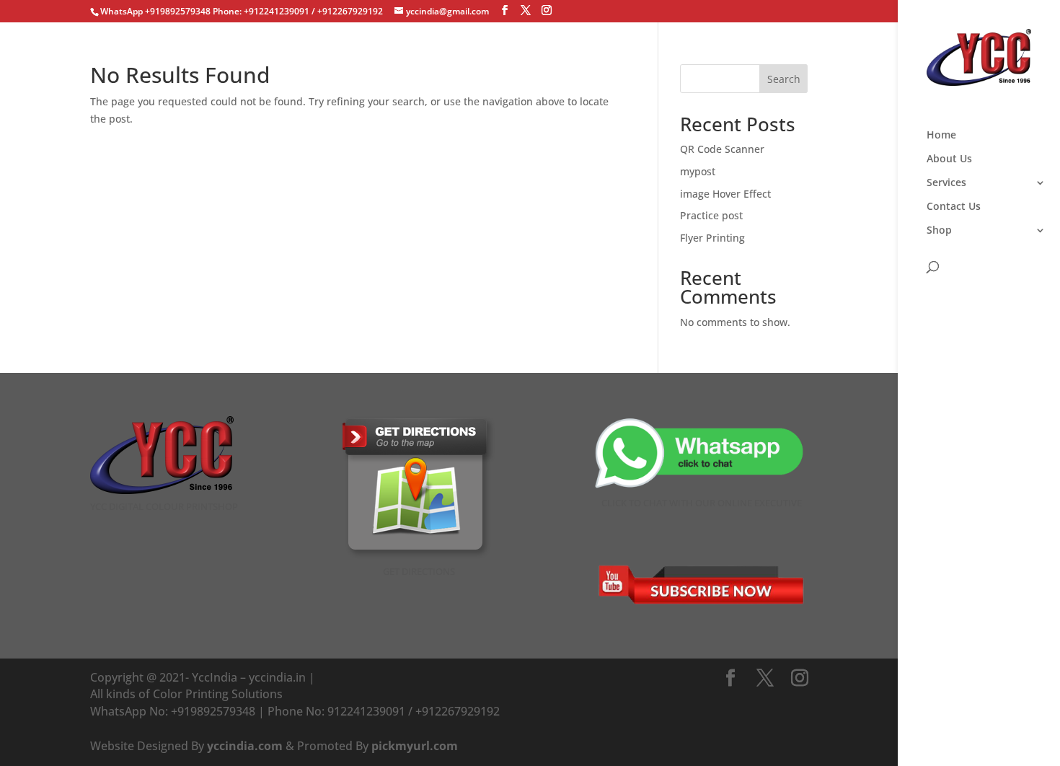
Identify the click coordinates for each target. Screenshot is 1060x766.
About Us (949, 159)
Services (946, 183)
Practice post (711, 215)
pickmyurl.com (414, 746)
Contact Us (954, 207)
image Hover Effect (725, 194)
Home (941, 135)
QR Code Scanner (722, 149)
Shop (939, 231)
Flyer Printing (712, 238)
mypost (697, 171)
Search (783, 79)
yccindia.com (245, 746)
